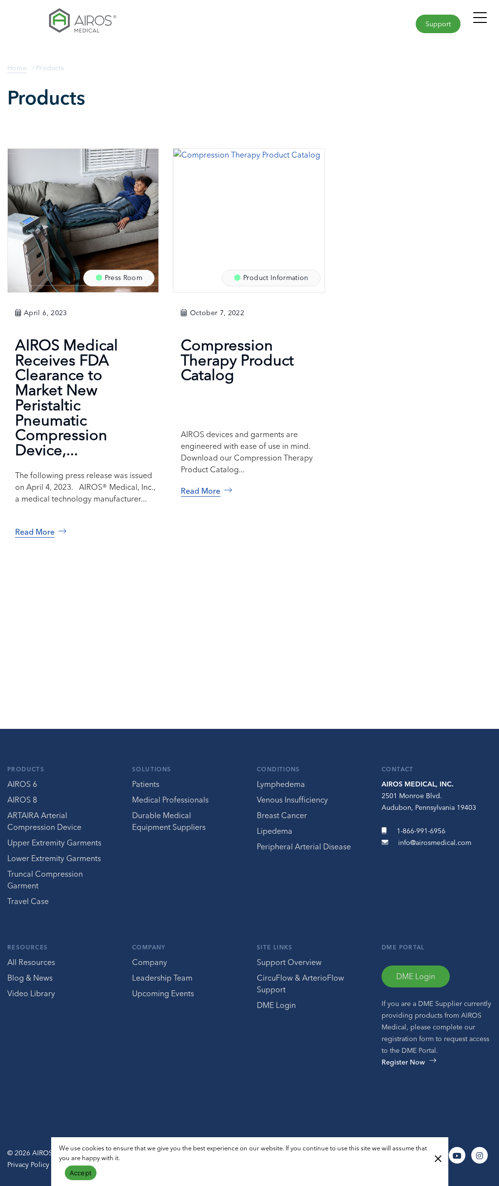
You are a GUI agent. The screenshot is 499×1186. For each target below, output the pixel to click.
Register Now (403, 1062)
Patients (145, 784)
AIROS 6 (22, 784)
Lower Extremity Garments (54, 858)
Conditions (278, 769)
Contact (398, 769)
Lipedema (274, 831)
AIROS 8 (22, 799)
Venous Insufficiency (292, 799)
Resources (27, 947)
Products (25, 769)
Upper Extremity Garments (54, 842)
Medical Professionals (170, 799)
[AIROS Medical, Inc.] (124, 23)
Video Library (31, 993)
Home (17, 67)
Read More (35, 532)
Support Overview (289, 962)
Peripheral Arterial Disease (304, 846)
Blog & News (30, 978)
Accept (81, 1173)
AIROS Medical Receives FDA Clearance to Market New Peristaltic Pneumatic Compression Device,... (66, 397)
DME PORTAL (403, 947)
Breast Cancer (282, 815)
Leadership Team (162, 978)
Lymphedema (281, 784)
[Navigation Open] (480, 22)
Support (438, 24)
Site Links (275, 947)
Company (149, 947)
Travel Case (28, 901)
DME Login (276, 1005)
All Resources (31, 962)
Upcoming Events (163, 993)
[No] (437, 1158)
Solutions (151, 769)
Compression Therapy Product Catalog (237, 360)
